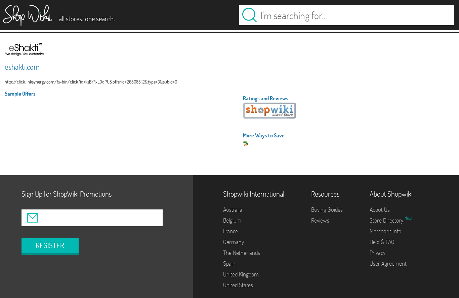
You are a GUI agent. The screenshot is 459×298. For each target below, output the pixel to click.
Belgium (232, 220)
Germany (233, 242)
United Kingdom (241, 274)
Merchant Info (385, 231)
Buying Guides (327, 209)
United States (238, 285)
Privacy (377, 253)
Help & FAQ (382, 242)
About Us (380, 209)
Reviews (320, 220)
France (230, 231)
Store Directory (387, 220)
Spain (229, 263)
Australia (232, 209)
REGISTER (50, 245)
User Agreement (388, 263)
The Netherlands (241, 253)
